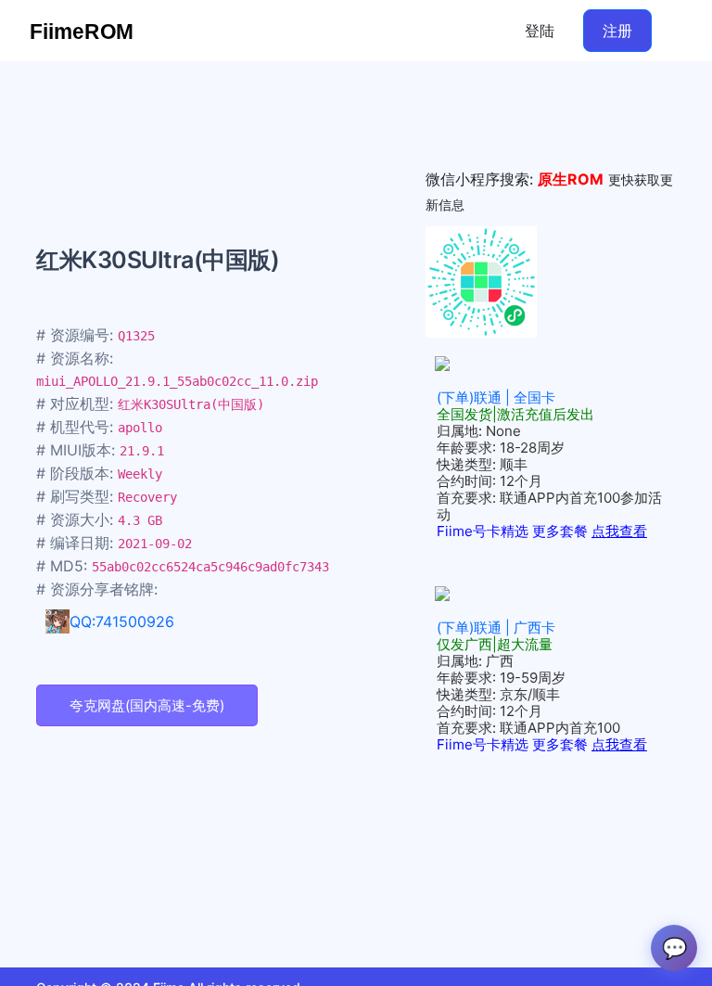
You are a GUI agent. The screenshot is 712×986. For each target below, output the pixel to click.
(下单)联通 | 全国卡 (496, 397)
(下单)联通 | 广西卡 (496, 627)
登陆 (539, 30)
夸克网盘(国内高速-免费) (147, 705)
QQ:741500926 (122, 621)
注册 (617, 30)
